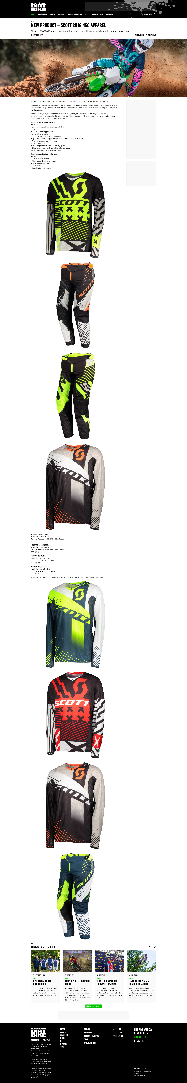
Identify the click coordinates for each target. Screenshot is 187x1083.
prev (150, 946)
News (33, 14)
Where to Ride (97, 14)
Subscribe (148, 14)
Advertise (117, 1032)
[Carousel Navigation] (152, 946)
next (154, 946)
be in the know (140, 1037)
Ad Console (35, 943)
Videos (52, 14)
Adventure (64, 1035)
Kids (61, 1041)
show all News (93, 1006)
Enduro (63, 1038)
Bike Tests (42, 14)
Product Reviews (75, 14)
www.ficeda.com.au (81, 577)
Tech (87, 14)
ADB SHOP (109, 14)
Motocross (64, 1044)
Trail (62, 1047)
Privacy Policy (140, 1068)
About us (117, 1029)
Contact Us (118, 1036)
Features (61, 14)
